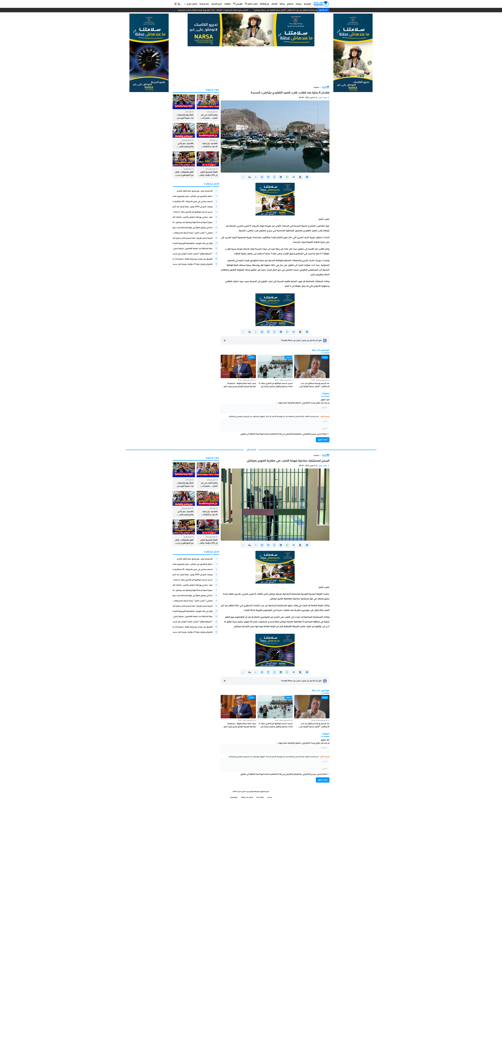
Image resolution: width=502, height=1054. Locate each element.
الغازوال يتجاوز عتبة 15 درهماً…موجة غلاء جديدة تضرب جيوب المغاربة (183, 264)
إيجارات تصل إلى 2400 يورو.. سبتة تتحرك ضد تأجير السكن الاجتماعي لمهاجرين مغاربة (178, 206)
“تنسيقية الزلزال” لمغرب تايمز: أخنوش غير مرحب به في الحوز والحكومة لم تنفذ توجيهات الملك (174, 253)
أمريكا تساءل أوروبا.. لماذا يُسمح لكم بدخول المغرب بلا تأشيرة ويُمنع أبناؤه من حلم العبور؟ (175, 238)
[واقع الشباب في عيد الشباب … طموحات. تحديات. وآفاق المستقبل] (208, 107)
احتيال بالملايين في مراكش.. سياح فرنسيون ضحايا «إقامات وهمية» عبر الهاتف (181, 196)
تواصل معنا (260, 797)
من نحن (269, 797)
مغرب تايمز (323, 97)
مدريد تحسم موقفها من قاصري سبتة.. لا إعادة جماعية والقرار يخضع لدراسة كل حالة (177, 212)
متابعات (316, 87)
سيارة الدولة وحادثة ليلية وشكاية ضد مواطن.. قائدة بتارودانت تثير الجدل (183, 222)
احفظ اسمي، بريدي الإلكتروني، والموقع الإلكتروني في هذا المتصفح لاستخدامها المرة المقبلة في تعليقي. (283, 434)
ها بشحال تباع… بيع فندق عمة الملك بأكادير (195, 191)
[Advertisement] (251, 66)
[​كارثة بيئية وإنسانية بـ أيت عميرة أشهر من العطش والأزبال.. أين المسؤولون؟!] (184, 107)
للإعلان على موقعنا (247, 797)
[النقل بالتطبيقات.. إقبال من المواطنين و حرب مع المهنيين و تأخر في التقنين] (184, 164)
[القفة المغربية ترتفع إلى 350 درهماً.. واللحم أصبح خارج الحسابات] (208, 164)
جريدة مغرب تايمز (243, 791)
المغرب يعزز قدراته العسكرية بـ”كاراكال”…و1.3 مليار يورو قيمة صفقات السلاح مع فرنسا (220, 10)
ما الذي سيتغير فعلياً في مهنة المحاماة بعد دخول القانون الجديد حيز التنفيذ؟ (181, 227)
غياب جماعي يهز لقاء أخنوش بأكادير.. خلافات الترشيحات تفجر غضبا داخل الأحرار (180, 217)
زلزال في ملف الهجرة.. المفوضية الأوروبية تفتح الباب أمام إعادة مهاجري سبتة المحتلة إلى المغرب (173, 243)
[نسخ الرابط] (268, 177)
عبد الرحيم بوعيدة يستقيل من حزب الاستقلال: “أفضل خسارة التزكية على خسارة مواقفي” (295, 10)
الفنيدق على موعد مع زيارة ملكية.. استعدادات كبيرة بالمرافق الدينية (185, 259)
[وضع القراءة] (274, 177)
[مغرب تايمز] (321, 4)
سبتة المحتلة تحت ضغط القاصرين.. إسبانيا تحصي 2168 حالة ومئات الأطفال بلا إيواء (179, 248)
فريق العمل (233, 797)
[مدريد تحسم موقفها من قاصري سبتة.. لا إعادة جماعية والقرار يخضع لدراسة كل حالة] (275, 371)
